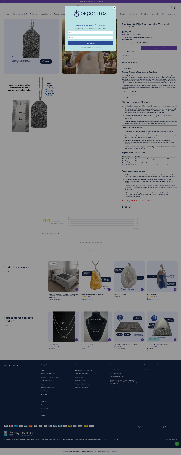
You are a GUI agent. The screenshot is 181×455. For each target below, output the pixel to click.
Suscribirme (90, 43)
